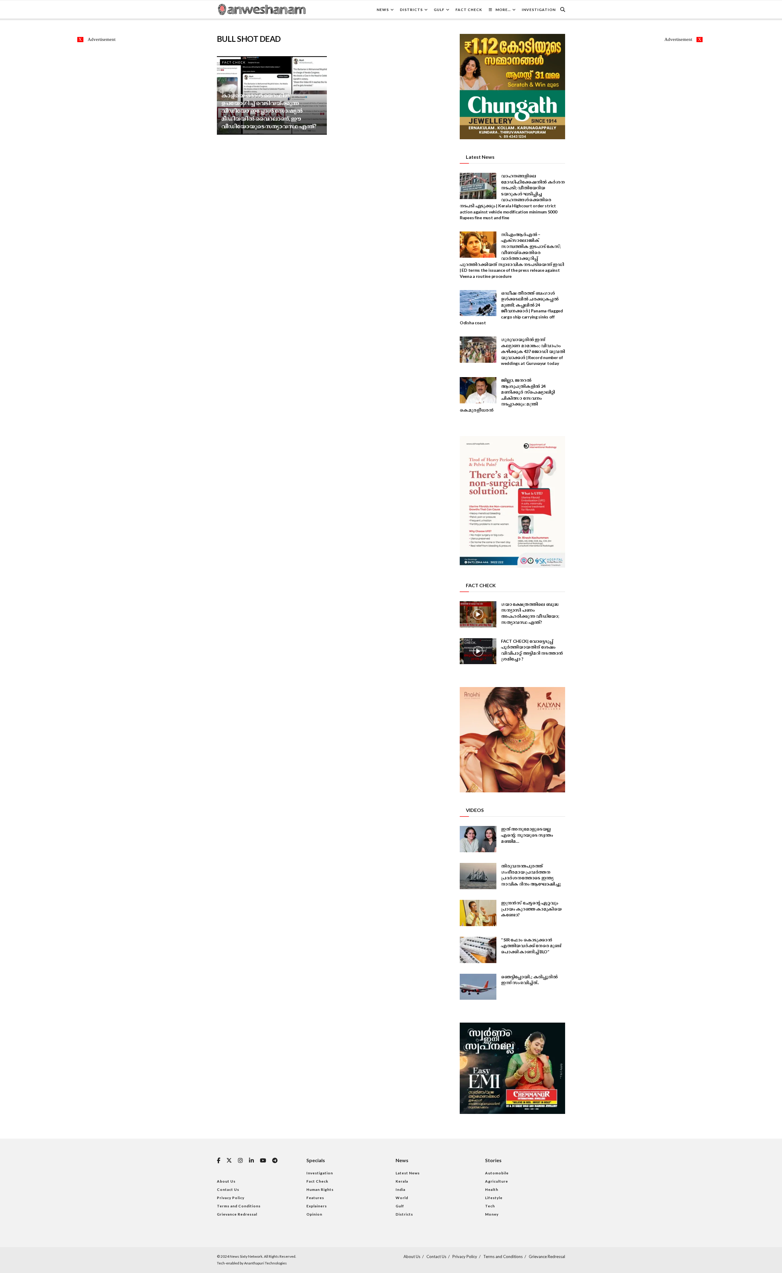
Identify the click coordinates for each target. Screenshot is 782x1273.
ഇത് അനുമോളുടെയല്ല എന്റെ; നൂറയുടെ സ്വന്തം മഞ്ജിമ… (527, 834)
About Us (226, 1181)
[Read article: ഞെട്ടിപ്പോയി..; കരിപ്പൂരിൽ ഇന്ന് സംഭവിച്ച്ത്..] (478, 987)
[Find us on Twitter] (229, 1160)
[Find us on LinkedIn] (251, 1160)
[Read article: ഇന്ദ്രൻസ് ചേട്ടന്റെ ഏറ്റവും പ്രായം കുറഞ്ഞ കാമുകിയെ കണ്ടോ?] (478, 913)
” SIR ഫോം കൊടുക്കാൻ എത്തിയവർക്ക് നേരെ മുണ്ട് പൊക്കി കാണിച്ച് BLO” (531, 945)
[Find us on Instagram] (240, 1160)
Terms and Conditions (239, 1206)
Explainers (316, 1206)
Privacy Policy (230, 1197)
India (400, 1189)
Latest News (408, 1173)
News (383, 9)
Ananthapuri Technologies (265, 1263)
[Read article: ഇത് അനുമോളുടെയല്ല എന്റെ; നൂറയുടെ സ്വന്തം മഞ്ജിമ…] (478, 839)
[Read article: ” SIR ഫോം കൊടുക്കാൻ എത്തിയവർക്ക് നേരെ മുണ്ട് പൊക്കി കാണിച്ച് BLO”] (478, 950)
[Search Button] (562, 9)
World (402, 1197)
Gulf (439, 9)
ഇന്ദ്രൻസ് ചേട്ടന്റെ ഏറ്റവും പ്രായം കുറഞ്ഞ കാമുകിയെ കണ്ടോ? (531, 908)
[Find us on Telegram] (274, 1160)
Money (492, 1214)
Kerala (402, 1181)
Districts (411, 9)
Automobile (497, 1173)
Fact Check (468, 9)
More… (503, 9)
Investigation (539, 9)
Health (491, 1189)
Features (315, 1197)
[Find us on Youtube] (263, 1160)
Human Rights (320, 1189)
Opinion (314, 1214)
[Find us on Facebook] (218, 1160)
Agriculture (496, 1181)
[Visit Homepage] (261, 9)
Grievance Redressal (237, 1214)
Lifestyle (493, 1197)
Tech (490, 1206)
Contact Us (228, 1189)
